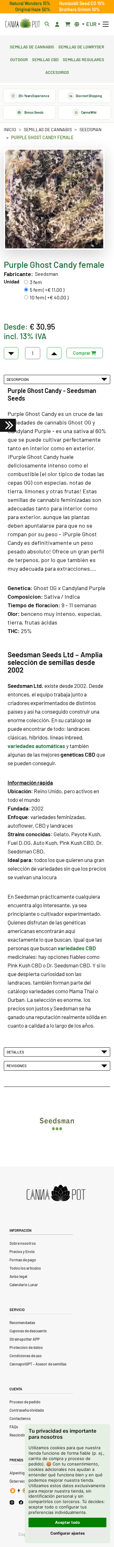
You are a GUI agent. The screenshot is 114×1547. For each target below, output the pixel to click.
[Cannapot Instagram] (12, 1502)
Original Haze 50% (32, 9)
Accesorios (57, 71)
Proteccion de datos (26, 1347)
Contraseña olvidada (27, 1410)
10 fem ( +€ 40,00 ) (49, 297)
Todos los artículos (25, 1268)
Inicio (10, 129)
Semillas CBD (45, 58)
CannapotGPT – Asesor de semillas (38, 1364)
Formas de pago (23, 1260)
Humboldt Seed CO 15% (82, 3)
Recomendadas (22, 1322)
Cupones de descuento (28, 1331)
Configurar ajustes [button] (67, 1533)
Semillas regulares (83, 58)
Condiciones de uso (26, 1356)
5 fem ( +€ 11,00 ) (47, 290)
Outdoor (19, 58)
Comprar (82, 353)
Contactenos (20, 1418)
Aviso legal (18, 1276)
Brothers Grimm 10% (79, 9)
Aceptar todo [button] (67, 1522)
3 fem (36, 282)
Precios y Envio (22, 1251)
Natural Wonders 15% (30, 3)
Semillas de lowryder (81, 46)
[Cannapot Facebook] (21, 1502)
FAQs (14, 1427)
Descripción (18, 379)
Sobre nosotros (23, 1243)
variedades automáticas (36, 746)
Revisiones (17, 1065)
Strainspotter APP (25, 1339)
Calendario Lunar (24, 1285)
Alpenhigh (18, 1473)
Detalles (16, 1052)
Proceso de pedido (25, 1402)
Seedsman (90, 129)
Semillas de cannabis (32, 46)
